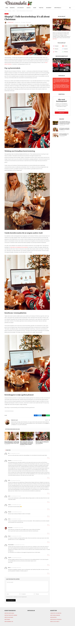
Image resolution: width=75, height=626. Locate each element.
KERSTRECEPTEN (53, 617)
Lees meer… (55, 38)
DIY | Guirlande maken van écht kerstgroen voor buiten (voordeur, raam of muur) (26, 443)
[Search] (69, 8)
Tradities (41, 7)
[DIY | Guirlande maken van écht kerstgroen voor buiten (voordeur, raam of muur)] (27, 436)
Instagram (47, 423)
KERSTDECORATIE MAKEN (9, 613)
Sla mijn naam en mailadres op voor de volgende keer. (17, 596)
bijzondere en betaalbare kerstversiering (18, 247)
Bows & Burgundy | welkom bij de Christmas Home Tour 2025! (12, 442)
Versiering (12, 7)
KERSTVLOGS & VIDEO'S (54, 621)
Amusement (48, 7)
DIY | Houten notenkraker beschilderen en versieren (64, 129)
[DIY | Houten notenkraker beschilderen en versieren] (55, 129)
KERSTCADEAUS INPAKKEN (55, 615)
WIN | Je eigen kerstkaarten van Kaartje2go (42, 442)
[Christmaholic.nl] (25, 3)
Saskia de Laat (11, 22)
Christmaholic (57, 7)
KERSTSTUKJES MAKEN (9, 617)
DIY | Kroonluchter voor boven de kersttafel (64, 134)
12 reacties (23, 22)
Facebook (14, 424)
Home (6, 7)
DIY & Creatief (21, 7)
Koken (34, 7)
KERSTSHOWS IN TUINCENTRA (55, 619)
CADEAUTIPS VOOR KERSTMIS (55, 613)
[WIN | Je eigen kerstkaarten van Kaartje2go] (43, 436)
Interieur (6, 13)
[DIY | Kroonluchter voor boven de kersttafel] (55, 135)
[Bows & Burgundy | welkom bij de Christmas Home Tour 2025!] (12, 436)
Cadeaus (28, 7)
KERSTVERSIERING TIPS (9, 621)
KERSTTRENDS (7, 619)
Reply (48, 457)
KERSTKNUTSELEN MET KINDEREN (11, 615)
